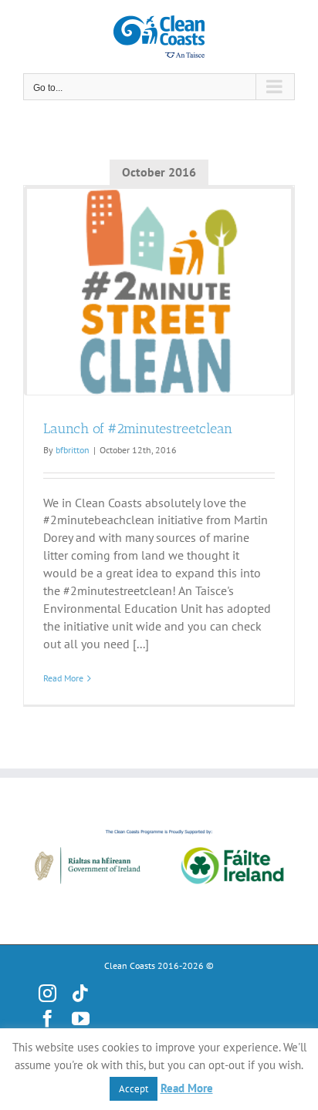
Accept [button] (133, 1088)
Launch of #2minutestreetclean (137, 428)
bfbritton (73, 450)
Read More (63, 678)
